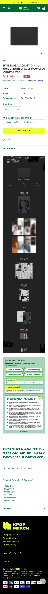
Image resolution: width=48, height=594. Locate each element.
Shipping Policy (10, 535)
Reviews (7, 509)
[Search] (9, 8)
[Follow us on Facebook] (20, 553)
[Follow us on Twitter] (15, 553)
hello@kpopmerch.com (11, 578)
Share (8, 140)
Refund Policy (9, 538)
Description (9, 149)
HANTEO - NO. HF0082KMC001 (24, 2)
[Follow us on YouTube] (5, 553)
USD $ (7, 561)
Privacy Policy (9, 545)
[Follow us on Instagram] (10, 553)
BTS (5, 61)
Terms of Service (11, 541)
